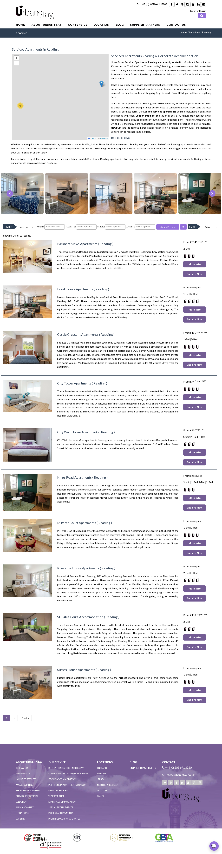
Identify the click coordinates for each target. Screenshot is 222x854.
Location (101, 24)
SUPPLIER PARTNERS (145, 24)
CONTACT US (176, 24)
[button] (101, 84)
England (102, 768)
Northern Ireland (107, 785)
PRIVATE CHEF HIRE (58, 790)
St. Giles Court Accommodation (80, 617)
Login (203, 10)
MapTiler (104, 138)
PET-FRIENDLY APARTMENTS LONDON (67, 785)
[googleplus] (170, 782)
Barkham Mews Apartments (77, 244)
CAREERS (20, 818)
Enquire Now (194, 273)
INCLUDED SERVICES (26, 779)
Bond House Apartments (75, 289)
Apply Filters (167, 227)
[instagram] (199, 782)
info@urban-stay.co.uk (180, 775)
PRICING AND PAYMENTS (60, 813)
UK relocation (24, 152)
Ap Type (24, 227)
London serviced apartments (159, 111)
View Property (23, 210)
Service (101, 227)
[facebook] (176, 782)
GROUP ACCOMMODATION (62, 779)
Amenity (130, 227)
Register (194, 10)
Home (20, 24)
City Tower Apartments (74, 383)
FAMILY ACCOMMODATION (62, 802)
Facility (40, 227)
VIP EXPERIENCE (56, 796)
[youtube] (188, 782)
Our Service (77, 24)
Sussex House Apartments (76, 670)
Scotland (102, 790)
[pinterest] (194, 782)
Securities (71, 227)
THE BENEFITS (23, 773)
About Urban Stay (46, 24)
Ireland (101, 773)
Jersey (100, 779)
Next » (25, 717)
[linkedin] (182, 782)
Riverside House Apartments (78, 568)
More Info (195, 264)
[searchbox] (55, 226)
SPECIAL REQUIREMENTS (60, 807)
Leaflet (93, 138)
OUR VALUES (22, 768)
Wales (100, 796)
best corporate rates (53, 159)
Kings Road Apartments (74, 477)
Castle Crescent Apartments (77, 334)
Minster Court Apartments (76, 523)
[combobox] (54, 227)
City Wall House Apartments (78, 432)
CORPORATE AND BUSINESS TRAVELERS (68, 773)
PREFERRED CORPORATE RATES (64, 818)
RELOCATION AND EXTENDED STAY (66, 768)
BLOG (120, 24)
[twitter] (164, 782)
